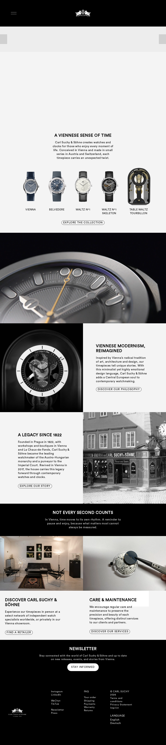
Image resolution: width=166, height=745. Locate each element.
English (114, 719)
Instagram (57, 691)
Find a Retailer (19, 632)
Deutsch (115, 723)
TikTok (55, 704)
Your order (90, 697)
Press (54, 713)
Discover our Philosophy (119, 389)
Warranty (89, 707)
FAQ (86, 691)
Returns (88, 710)
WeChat (55, 701)
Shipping (89, 701)
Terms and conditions (116, 700)
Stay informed (83, 667)
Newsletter (57, 710)
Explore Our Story (35, 486)
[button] (3, 39)
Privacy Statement (121, 704)
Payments (89, 704)
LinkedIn (56, 695)
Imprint (114, 708)
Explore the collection (83, 222)
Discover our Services (109, 631)
